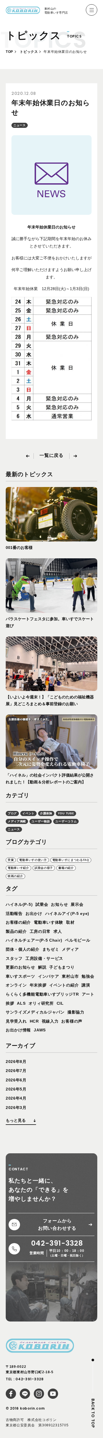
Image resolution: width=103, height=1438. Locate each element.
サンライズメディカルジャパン (35, 1012)
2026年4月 (16, 1098)
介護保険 (46, 813)
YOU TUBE (66, 813)
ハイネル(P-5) (19, 904)
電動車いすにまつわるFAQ (70, 859)
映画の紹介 (15, 876)
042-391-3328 (29, 1379)
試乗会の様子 (44, 867)
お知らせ (59, 904)
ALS (21, 1003)
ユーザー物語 (40, 821)
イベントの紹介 (64, 985)
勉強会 (88, 976)
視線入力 (50, 1021)
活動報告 (14, 913)
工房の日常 (40, 931)
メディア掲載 (17, 821)
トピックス (29, 52)
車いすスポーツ (20, 976)
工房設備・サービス (44, 958)
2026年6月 (16, 1080)
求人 (58, 931)
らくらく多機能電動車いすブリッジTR (42, 994)
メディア (70, 949)
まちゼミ (50, 949)
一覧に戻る (51, 455)
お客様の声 (71, 1021)
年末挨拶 (38, 985)
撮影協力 (76, 1012)
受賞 (11, 859)
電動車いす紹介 (18, 867)
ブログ (12, 813)
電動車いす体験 (48, 922)
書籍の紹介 (66, 867)
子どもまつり (61, 967)
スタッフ (14, 958)
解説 (42, 967)
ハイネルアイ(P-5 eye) (67, 913)
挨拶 (10, 1003)
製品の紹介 (16, 931)
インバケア (48, 976)
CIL (60, 1003)
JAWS (40, 1030)
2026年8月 (16, 1061)
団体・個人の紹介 (22, 949)
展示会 (77, 904)
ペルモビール (77, 940)
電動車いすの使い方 (33, 859)
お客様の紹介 (18, 922)
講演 (86, 985)
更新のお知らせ (20, 967)
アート (88, 994)
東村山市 (70, 976)
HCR (34, 1021)
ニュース (19, 125)
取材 (70, 922)
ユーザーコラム (66, 821)
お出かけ (33, 913)
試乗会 (41, 904)
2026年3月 (16, 1107)
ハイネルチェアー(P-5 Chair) (34, 940)
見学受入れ (16, 1021)
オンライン (16, 985)
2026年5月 (16, 1089)
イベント (28, 813)
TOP (9, 52)
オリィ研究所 (41, 1003)
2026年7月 (16, 1070)
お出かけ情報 (18, 1030)
